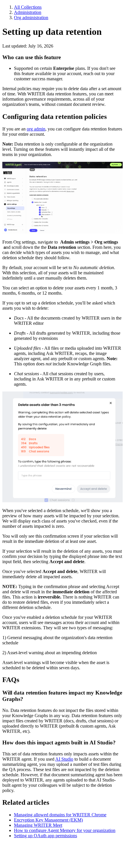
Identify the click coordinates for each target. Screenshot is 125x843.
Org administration (31, 17)
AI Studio (64, 759)
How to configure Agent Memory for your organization (64, 830)
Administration (27, 12)
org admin (36, 128)
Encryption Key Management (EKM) (48, 819)
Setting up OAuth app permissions (45, 835)
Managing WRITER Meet (38, 825)
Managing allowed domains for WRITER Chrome (60, 814)
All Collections (28, 7)
